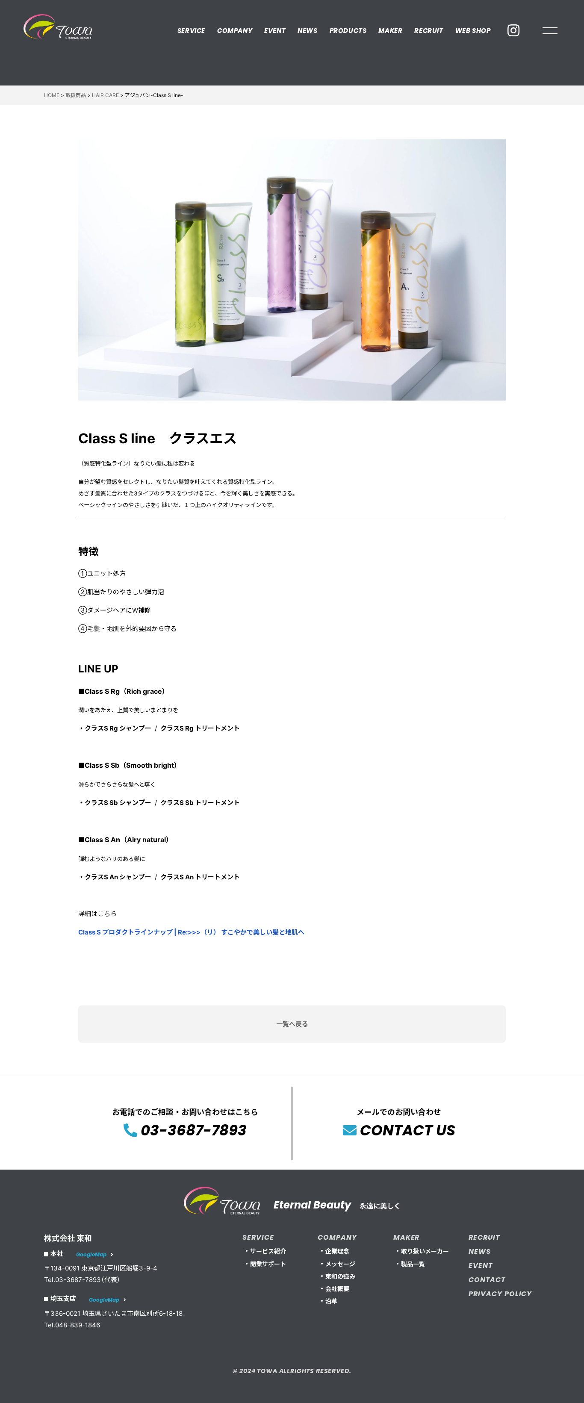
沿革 (331, 1301)
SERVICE (191, 30)
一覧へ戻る (292, 1024)
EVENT (275, 30)
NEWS (307, 30)
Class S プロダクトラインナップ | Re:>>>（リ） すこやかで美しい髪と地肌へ (191, 932)
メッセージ (340, 1263)
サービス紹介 (268, 1251)
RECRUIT (428, 30)
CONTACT (487, 1280)
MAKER (390, 30)
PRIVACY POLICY (500, 1294)
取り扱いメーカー (425, 1251)
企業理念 (337, 1251)
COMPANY (234, 30)
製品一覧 (413, 1263)
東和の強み (340, 1276)
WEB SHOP (473, 30)
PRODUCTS (348, 30)
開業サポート (268, 1263)
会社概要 (337, 1288)
